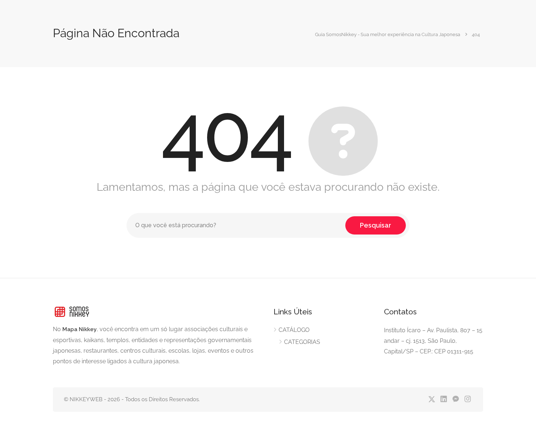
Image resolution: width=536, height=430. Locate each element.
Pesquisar (375, 225)
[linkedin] (443, 399)
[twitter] (431, 399)
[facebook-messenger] (455, 399)
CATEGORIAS (302, 341)
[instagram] (467, 399)
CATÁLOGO (294, 329)
